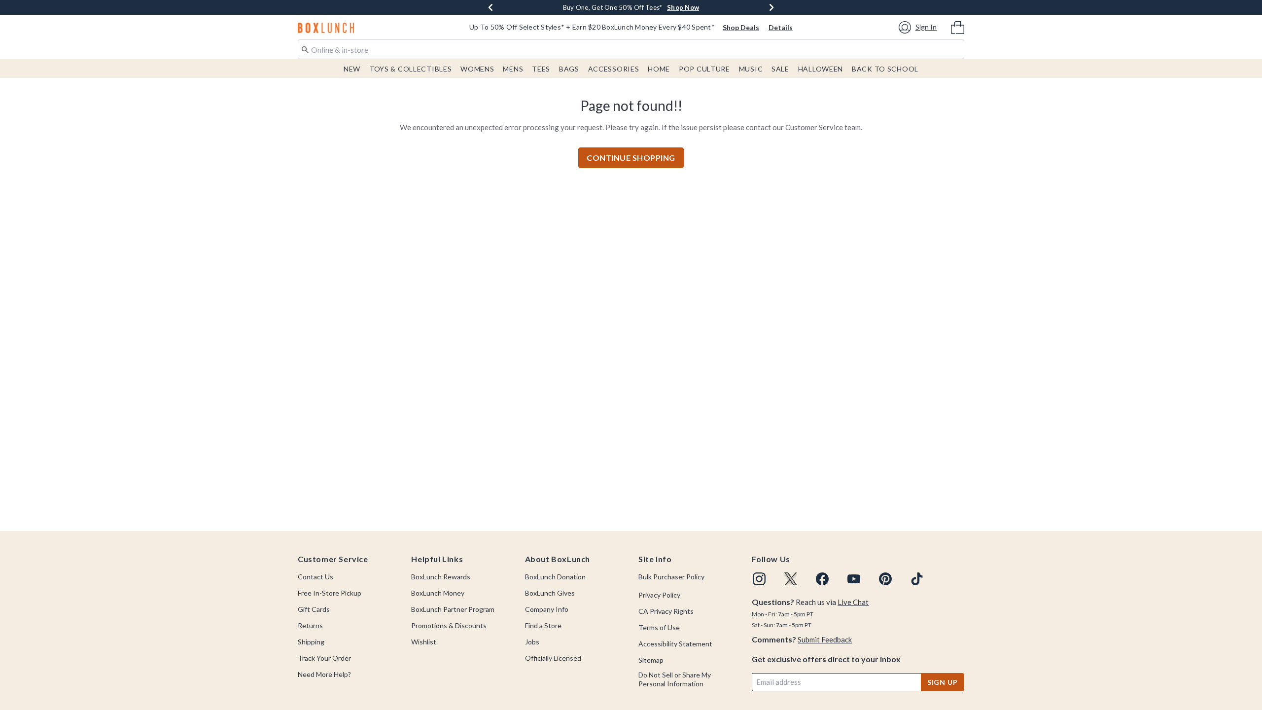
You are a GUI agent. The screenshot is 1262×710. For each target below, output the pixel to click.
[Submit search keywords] (305, 49)
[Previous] (490, 7)
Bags (569, 69)
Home (659, 69)
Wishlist (423, 642)
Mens (513, 69)
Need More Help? (324, 674)
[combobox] (631, 49)
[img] (759, 578)
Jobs (532, 642)
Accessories (613, 69)
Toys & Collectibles (410, 69)
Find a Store (543, 625)
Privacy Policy (659, 595)
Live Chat (853, 602)
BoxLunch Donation (555, 576)
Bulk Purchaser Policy (671, 576)
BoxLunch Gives (550, 593)
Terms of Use (659, 627)
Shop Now (665, 7)
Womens (477, 69)
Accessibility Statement (675, 643)
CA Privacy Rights (666, 611)
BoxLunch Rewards (440, 576)
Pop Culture (704, 69)
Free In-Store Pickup (329, 593)
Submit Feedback (825, 639)
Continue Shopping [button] (631, 157)
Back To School (885, 69)
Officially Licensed (553, 658)
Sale (780, 69)
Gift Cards (314, 609)
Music (751, 69)
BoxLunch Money (437, 593)
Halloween (820, 69)
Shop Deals (741, 27)
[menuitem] (957, 27)
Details (781, 27)
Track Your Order (324, 658)
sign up (942, 682)
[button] (919, 27)
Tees (541, 69)
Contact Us (315, 576)
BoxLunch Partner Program (452, 609)
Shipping (311, 642)
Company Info (546, 609)
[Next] (771, 7)
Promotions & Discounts (449, 625)
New (352, 69)
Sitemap (651, 660)
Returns (310, 625)
